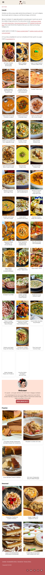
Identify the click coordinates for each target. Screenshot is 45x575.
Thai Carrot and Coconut (20, 23)
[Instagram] (34, 570)
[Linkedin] (41, 570)
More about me (22, 401)
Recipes (5, 6)
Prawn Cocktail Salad (22, 31)
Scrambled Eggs (10, 39)
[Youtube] (31, 570)
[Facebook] (27, 570)
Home (3, 6)
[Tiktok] (38, 570)
